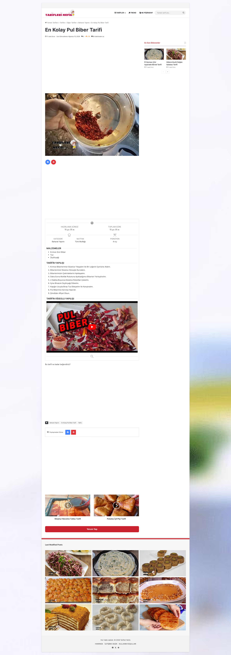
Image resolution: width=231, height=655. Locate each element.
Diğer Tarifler (72, 23)
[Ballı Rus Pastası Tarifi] (68, 617)
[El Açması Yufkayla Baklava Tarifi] (68, 590)
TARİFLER (120, 13)
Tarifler (62, 23)
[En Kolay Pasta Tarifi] (163, 563)
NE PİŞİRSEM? (147, 13)
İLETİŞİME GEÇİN (111, 644)
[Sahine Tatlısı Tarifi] (163, 590)
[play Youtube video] (92, 326)
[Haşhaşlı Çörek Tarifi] (115, 590)
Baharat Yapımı (83, 23)
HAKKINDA (99, 644)
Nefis (80, 423)
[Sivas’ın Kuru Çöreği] (163, 617)
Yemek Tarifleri (52, 23)
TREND (133, 13)
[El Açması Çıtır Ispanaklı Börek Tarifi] (154, 54)
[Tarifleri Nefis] (60, 12)
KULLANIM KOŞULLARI (127, 644)
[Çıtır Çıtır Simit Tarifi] (115, 617)
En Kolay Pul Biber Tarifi (68, 423)
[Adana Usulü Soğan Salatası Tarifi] (176, 54)
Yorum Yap (92, 529)
